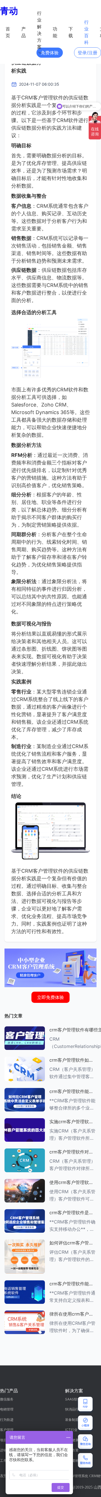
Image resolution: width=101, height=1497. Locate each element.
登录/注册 (87, 52)
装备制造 (72, 1419)
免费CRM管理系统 (74, 1476)
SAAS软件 (73, 1399)
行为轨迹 (6, 1419)
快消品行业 (73, 1409)
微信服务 (6, 1399)
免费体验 (50, 52)
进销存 (5, 1450)
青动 (9, 10)
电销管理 (6, 1409)
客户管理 (6, 1430)
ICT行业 (71, 1430)
